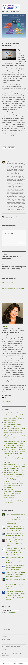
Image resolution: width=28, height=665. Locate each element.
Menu (23, 8)
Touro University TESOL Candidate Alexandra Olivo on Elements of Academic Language (15, 535)
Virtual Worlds (9, 217)
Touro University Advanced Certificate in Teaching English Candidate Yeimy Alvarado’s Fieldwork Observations (14, 430)
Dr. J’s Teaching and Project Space (11, 646)
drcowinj (6, 216)
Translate (13, 612)
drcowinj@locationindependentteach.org (13, 288)
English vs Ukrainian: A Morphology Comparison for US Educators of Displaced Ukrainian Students (15, 574)
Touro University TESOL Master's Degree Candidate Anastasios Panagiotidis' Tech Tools (15, 567)
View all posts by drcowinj (15, 210)
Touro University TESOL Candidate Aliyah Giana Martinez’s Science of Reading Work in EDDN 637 (13, 424)
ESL (4, 217)
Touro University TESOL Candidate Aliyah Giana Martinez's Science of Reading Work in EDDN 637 (15, 528)
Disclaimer (5, 649)
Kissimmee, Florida (7, 282)
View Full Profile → (7, 401)
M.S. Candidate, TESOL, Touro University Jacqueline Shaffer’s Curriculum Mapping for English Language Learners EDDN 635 (15, 451)
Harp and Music (6, 642)
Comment (21, 243)
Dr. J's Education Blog (10, 11)
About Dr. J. (5, 636)
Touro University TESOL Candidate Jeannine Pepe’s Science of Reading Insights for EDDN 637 (13, 501)
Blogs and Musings (21, 216)
